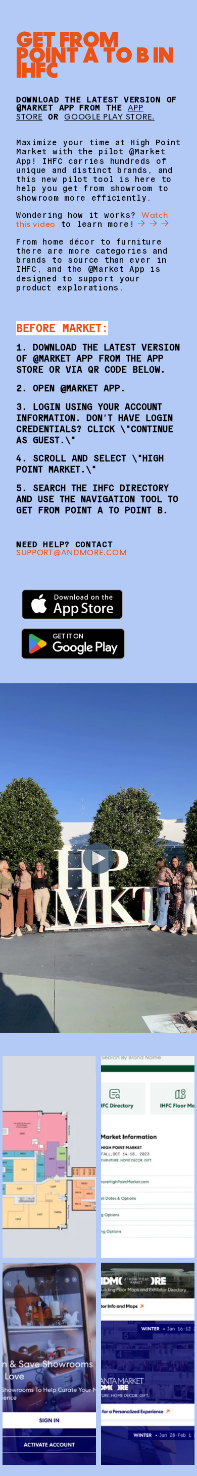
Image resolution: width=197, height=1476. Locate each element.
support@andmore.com (71, 552)
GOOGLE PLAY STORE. (109, 116)
